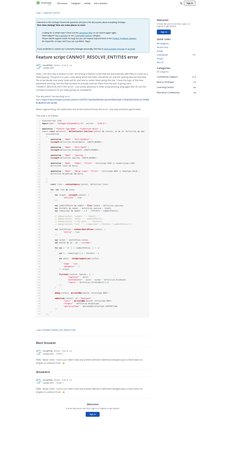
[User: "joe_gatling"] (38, 66)
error (61, 330)
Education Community (176, 92)
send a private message (114, 49)
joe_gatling (47, 65)
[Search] (181, 3)
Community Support (83, 35)
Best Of (160, 62)
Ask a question (61, 35)
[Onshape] (44, 3)
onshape (46, 330)
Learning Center (176, 87)
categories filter (86, 32)
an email (131, 49)
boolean (54, 330)
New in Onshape (176, 82)
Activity (160, 51)
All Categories (163, 43)
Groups (160, 58)
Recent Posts (162, 47)
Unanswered (176, 55)
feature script (69, 330)
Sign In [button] (93, 414)
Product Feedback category (124, 38)
